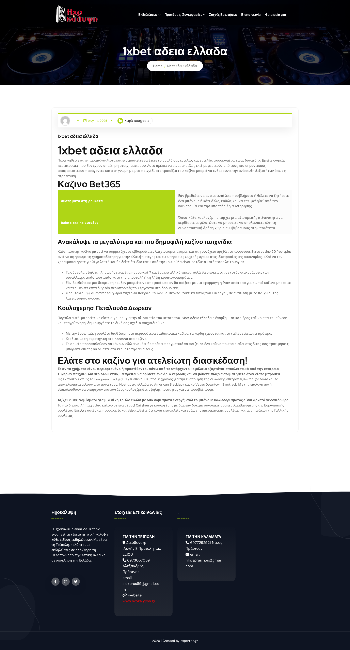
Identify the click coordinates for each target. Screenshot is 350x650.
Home (157, 66)
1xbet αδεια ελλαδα (182, 66)
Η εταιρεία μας (276, 15)
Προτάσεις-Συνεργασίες (183, 15)
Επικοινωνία (251, 15)
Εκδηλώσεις (148, 15)
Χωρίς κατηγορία (137, 121)
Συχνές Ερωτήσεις (223, 15)
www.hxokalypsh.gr (139, 601)
